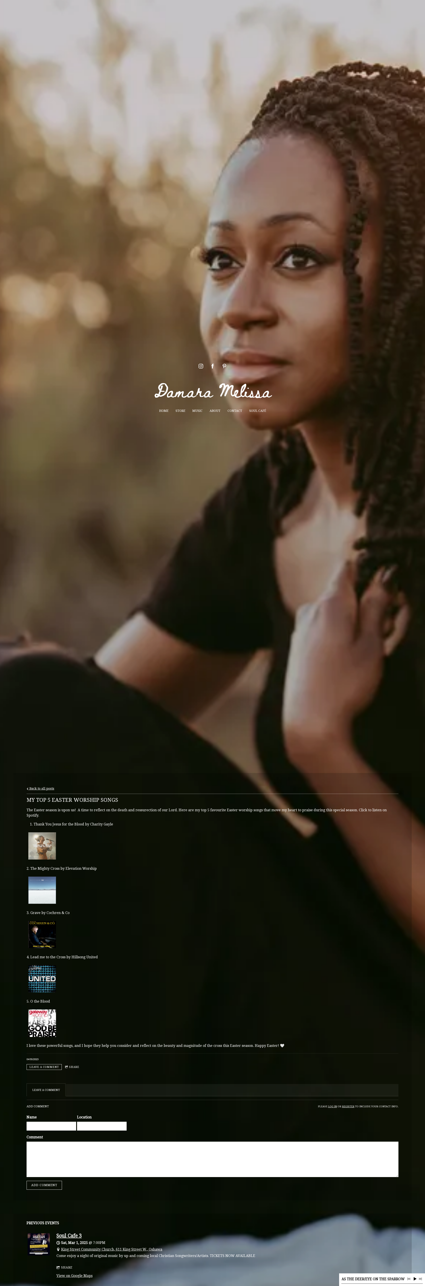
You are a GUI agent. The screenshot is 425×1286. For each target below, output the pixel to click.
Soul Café (257, 411)
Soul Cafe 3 (69, 1235)
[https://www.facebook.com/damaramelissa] (212, 366)
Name (32, 1117)
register (348, 1106)
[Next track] (420, 1279)
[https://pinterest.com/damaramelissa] (224, 366)
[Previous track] (409, 1279)
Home (163, 411)
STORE (180, 411)
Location (84, 1117)
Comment (35, 1137)
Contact (235, 411)
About (215, 411)
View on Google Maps (74, 1276)
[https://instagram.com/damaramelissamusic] (201, 366)
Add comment (44, 1185)
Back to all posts (41, 788)
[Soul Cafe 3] (39, 1254)
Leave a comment (44, 1067)
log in (332, 1106)
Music (197, 411)
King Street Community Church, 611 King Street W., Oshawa (111, 1249)
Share (74, 1067)
